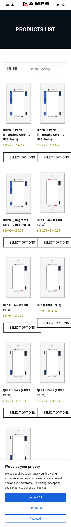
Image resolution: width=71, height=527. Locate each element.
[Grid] (9, 69)
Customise (36, 508)
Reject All (36, 518)
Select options (22, 157)
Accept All (35, 497)
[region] (35, 493)
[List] (15, 69)
